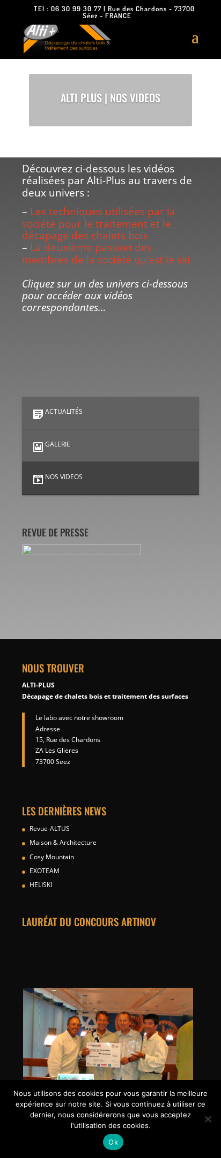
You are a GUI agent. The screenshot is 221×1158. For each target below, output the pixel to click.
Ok (113, 1142)
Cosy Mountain (52, 856)
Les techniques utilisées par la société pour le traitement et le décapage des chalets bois (98, 223)
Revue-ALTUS (50, 828)
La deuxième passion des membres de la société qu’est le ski (106, 253)
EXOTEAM (45, 870)
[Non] (207, 1119)
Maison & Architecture (63, 842)
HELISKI (41, 884)
